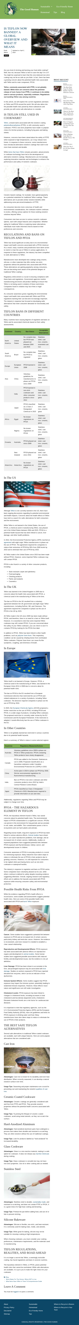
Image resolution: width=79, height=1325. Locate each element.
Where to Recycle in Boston (64, 1304)
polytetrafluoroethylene (12, 125)
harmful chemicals (42, 1154)
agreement (7, 542)
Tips (55, 12)
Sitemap (7, 1314)
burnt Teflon (27, 901)
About (6, 1304)
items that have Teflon (16, 152)
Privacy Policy (9, 1307)
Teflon (6, 123)
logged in (16, 1292)
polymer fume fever (25, 635)
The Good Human (29, 9)
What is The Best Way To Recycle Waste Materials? (68, 113)
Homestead (45, 12)
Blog (63, 12)
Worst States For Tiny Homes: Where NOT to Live (21, 1279)
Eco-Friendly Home (64, 6)
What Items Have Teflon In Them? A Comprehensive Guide (24, 1281)
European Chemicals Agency (23, 708)
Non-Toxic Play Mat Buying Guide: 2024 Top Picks (69, 102)
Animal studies (33, 835)
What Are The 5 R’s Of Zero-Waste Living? (68, 148)
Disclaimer (8, 1311)
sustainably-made (39, 1202)
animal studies (29, 954)
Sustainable (45, 6)
